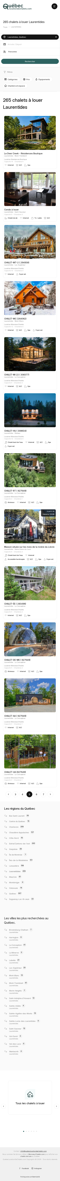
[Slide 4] (31, 1131)
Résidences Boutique (19, 159)
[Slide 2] (26, 1131)
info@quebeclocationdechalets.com (33, 1151)
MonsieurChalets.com (36, 1154)
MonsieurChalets (17, 268)
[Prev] (3, 1106)
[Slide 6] (36, 1131)
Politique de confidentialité (30, 1177)
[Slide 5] (33, 1131)
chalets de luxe (25, 1156)
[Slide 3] (28, 1131)
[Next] (56, 1106)
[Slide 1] (23, 1131)
